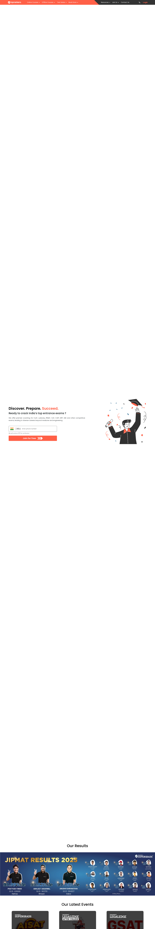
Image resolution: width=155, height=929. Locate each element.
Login (145, 2)
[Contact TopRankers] (139, 2)
